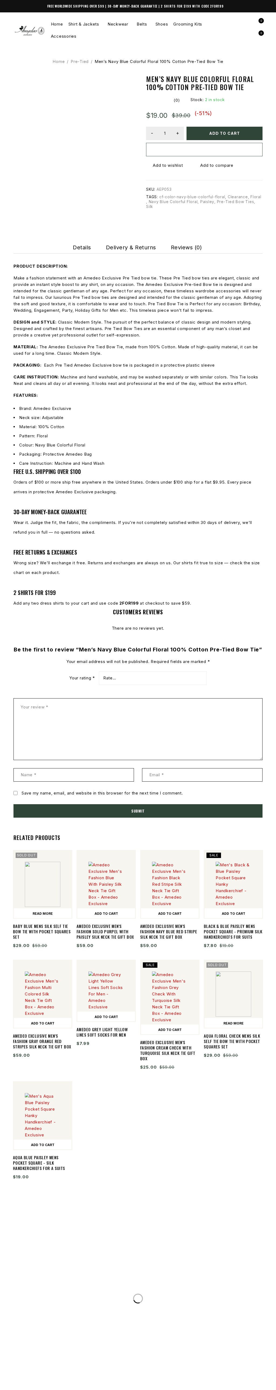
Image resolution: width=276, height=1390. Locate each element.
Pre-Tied (80, 61)
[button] (106, 913)
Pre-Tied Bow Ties (235, 201)
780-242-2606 (36, 1292)
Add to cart (224, 133)
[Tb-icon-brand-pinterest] (49, 1382)
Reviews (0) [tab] (186, 247)
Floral (255, 196)
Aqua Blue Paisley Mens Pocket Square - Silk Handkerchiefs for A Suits (39, 1162)
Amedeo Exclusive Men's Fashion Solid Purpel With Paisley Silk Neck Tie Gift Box (105, 931)
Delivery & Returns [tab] (131, 247)
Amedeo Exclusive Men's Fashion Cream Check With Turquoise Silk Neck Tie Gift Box (167, 1050)
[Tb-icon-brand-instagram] (28, 1382)
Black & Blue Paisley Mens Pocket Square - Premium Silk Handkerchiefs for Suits (233, 931)
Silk (149, 206)
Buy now (204, 149)
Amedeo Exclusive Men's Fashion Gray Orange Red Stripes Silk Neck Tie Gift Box (42, 1041)
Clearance (238, 196)
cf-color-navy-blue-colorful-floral (192, 196)
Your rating (82, 678)
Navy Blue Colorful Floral (173, 201)
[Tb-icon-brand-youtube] (39, 1382)
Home (59, 61)
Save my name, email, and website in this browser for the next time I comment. (102, 793)
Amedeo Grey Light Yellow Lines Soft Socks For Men (102, 1032)
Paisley (207, 201)
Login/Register (247, 24)
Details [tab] (82, 247)
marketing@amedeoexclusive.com (63, 1303)
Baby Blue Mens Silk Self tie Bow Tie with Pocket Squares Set (42, 931)
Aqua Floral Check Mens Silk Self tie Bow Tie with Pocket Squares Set (232, 1041)
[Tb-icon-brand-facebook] (16, 1382)
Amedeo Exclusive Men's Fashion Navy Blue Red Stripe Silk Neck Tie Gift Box (168, 931)
